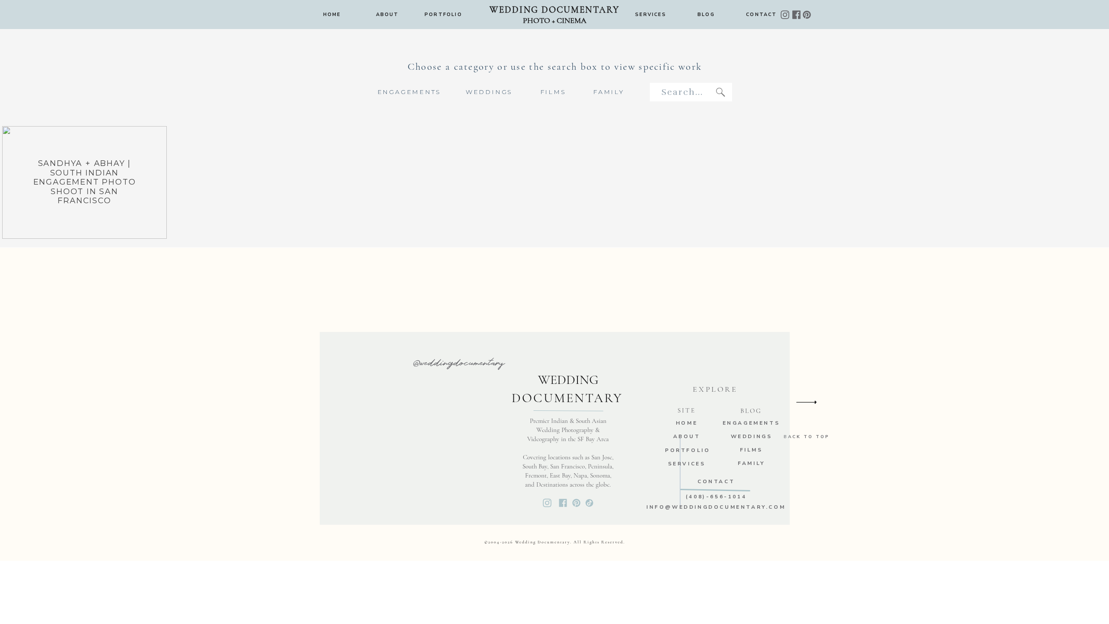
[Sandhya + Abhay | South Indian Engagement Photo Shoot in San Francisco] (84, 182)
